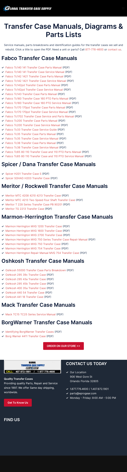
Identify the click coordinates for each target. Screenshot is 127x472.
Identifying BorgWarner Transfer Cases (29, 331)
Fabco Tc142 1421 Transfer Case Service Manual (35, 80)
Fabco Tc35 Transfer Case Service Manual (31, 138)
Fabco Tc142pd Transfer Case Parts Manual (32, 85)
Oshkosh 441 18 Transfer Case (24, 296)
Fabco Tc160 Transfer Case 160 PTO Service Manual (38, 103)
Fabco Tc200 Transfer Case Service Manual (32, 125)
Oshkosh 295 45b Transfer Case (25, 283)
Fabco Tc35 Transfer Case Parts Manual (30, 134)
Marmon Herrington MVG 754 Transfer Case (33, 248)
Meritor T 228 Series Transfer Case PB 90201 (33, 204)
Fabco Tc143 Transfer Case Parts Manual (31, 94)
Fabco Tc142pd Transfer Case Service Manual (34, 89)
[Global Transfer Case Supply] (27, 8)
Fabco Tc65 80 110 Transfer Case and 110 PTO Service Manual (44, 156)
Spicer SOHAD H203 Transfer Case (27, 178)
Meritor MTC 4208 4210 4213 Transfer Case (33, 195)
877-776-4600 (94, 49)
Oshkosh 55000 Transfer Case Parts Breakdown (35, 270)
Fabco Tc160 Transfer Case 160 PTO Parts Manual (36, 98)
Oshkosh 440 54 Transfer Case (24, 292)
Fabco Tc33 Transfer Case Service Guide (31, 129)
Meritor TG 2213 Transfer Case (24, 208)
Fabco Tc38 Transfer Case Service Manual (31, 147)
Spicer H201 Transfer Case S (23, 173)
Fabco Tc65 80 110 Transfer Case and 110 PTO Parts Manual (43, 152)
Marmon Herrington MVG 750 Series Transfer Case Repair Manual (46, 239)
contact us (114, 49)
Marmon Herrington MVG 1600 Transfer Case (33, 230)
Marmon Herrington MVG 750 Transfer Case (33, 244)
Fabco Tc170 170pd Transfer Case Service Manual (36, 112)
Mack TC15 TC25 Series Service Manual (30, 314)
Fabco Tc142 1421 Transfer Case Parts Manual (34, 76)
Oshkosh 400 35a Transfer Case (25, 288)
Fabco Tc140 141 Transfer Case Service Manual (34, 72)
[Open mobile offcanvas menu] (123, 8)
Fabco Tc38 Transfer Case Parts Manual (30, 143)
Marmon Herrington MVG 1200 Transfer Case (33, 226)
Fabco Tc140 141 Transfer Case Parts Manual (33, 67)
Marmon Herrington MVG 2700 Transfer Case (33, 235)
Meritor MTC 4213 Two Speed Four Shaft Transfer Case (40, 200)
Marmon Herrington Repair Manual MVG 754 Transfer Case (42, 253)
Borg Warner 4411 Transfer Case (25, 336)
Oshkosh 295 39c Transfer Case (25, 274)
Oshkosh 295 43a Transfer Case (25, 279)
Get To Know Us (18, 402)
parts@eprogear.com (83, 393)
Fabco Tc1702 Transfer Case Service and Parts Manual (39, 116)
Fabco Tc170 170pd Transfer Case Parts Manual (35, 107)
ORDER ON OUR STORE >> (63, 346)
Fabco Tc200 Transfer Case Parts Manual (31, 120)
